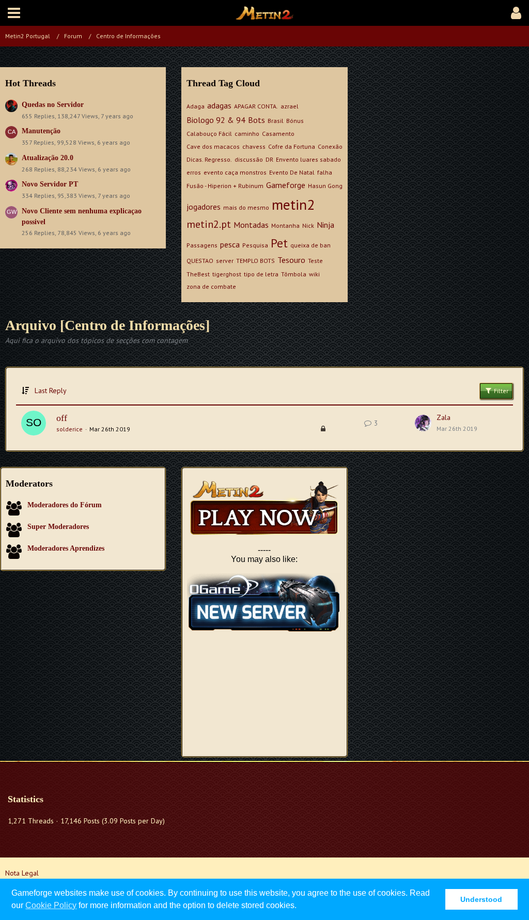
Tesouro (291, 260)
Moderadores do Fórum (64, 505)
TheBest (198, 274)
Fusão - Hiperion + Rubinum (224, 186)
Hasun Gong (325, 186)
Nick (308, 225)
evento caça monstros (235, 172)
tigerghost (226, 274)
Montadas (251, 225)
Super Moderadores (58, 527)
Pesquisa (255, 245)
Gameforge (285, 185)
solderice (69, 429)
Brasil (276, 120)
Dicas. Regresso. (209, 159)
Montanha (285, 225)
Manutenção (41, 131)
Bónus (295, 120)
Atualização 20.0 (47, 158)
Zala (443, 417)
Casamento (278, 133)
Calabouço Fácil (209, 133)
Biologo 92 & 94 (215, 120)
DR (269, 159)
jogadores (203, 206)
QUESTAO (199, 260)
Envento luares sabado (308, 159)
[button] (14, 13)
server (225, 260)
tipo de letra (261, 274)
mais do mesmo (246, 207)
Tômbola (293, 274)
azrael (290, 106)
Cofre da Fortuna (291, 146)
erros (193, 172)
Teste (315, 260)
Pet (279, 243)
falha (324, 172)
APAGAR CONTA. (256, 106)
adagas (219, 105)
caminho (247, 133)
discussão (249, 159)
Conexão (330, 146)
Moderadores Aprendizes (65, 548)
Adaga (195, 106)
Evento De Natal (292, 172)
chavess (254, 146)
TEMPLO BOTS (255, 260)
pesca (230, 244)
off (61, 418)
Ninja (325, 225)
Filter (500, 391)
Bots (256, 120)
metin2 (293, 204)
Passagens (201, 245)
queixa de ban (310, 245)
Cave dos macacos (213, 146)
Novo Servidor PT (50, 184)
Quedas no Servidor (53, 104)
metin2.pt (208, 224)
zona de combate (211, 286)
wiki (314, 274)
